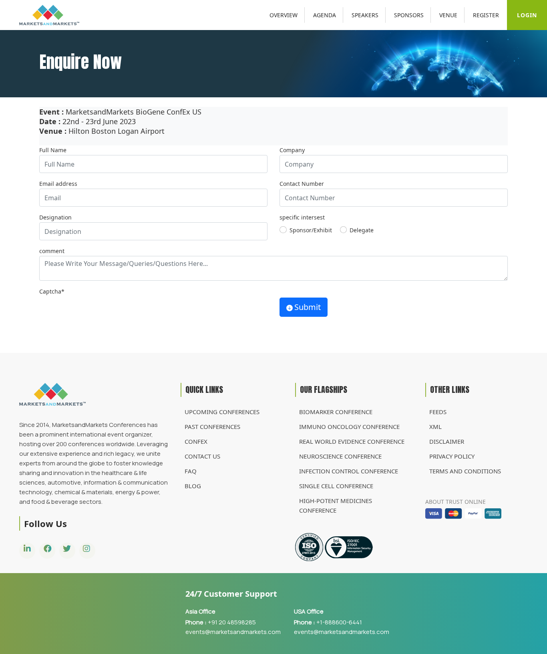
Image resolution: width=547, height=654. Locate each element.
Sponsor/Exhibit (311, 230)
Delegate (362, 230)
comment (51, 251)
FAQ (191, 471)
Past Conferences (212, 427)
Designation (55, 217)
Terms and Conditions (465, 471)
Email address (58, 183)
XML (435, 427)
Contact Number (302, 183)
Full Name (52, 150)
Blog (193, 486)
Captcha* (51, 291)
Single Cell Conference (336, 486)
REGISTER (486, 15)
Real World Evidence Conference (351, 441)
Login (527, 15)
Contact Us (202, 456)
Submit (307, 307)
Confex (196, 441)
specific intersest (302, 217)
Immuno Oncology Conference (349, 427)
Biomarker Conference (335, 412)
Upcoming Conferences (222, 412)
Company (292, 150)
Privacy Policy (452, 456)
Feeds (437, 412)
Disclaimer (446, 441)
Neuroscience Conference (340, 456)
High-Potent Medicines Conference (335, 505)
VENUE (448, 15)
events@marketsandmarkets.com (233, 632)
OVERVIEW (283, 15)
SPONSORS (409, 15)
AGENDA (324, 15)
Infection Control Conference (348, 471)
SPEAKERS (365, 15)
